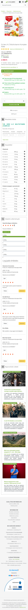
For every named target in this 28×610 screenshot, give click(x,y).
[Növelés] (23, 101)
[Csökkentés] (4, 101)
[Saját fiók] (23, 2)
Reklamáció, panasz (14, 515)
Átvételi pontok (14, 505)
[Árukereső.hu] (14, 570)
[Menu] (20, 2)
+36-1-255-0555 (16, 559)
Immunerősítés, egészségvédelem (12, 371)
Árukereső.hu (14, 572)
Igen (5, 278)
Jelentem (22, 291)
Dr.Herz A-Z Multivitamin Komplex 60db (12, 267)
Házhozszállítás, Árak (14, 503)
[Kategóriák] (2, 2)
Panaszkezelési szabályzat (14, 519)
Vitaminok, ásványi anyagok (10, 403)
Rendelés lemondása (14, 513)
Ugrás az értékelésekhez (16, 49)
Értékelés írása (6, 232)
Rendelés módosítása (14, 512)
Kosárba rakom (13, 104)
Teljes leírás (5, 139)
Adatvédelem (14, 517)
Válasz (5, 291)
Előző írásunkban (7, 454)
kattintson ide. (23, 607)
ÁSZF (14, 521)
